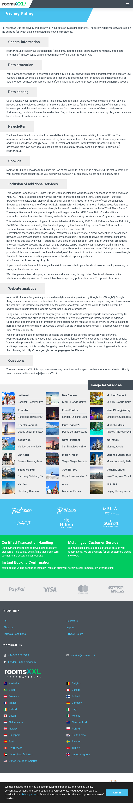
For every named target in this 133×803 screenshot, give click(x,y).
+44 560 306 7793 (18, 655)
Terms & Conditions (15, 633)
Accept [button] (117, 792)
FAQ (6, 621)
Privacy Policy (74, 633)
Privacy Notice (29, 794)
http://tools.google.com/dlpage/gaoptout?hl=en (55, 350)
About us (9, 627)
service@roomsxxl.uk (83, 655)
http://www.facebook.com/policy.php (28, 260)
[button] (15, 798)
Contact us (72, 621)
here (91, 278)
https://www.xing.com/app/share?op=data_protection (96, 216)
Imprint (70, 627)
